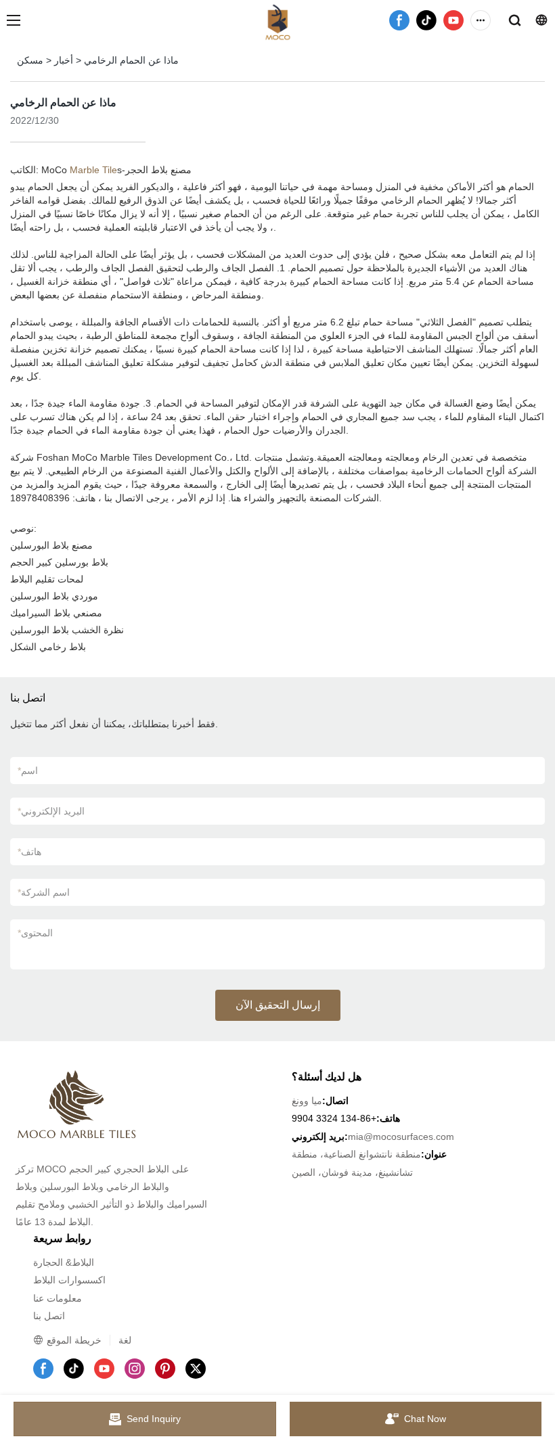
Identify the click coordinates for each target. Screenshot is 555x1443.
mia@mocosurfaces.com (401, 1136)
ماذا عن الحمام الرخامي (131, 60)
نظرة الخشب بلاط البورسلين (67, 629)
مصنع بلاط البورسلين (51, 545)
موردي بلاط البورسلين (54, 596)
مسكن (30, 60)
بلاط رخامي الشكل (48, 646)
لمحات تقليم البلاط (46, 579)
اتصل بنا (49, 1315)
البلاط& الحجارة (63, 1262)
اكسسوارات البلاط (69, 1280)
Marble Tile (93, 169)
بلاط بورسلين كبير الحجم (59, 562)
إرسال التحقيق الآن (278, 1005)
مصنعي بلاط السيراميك (56, 613)
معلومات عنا (57, 1298)
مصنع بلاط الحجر (158, 169)
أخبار (63, 60)
